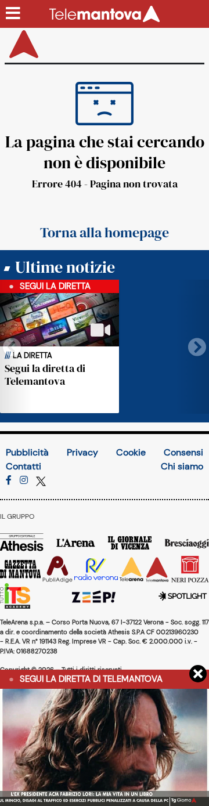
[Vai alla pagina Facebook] (9, 480)
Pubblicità (27, 452)
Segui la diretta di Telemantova (45, 374)
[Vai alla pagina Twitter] (41, 480)
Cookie (131, 452)
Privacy (82, 452)
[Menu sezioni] (13, 14)
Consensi (183, 452)
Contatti (23, 466)
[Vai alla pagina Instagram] (24, 480)
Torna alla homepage (104, 232)
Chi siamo (182, 466)
